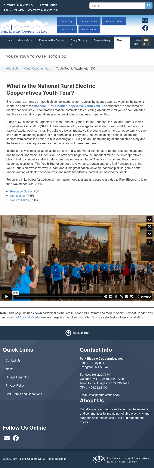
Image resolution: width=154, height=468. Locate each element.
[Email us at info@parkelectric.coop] (145, 21)
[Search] (148, 5)
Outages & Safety (102, 40)
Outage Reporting (17, 377)
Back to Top (81, 332)
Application (17, 195)
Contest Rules (19, 200)
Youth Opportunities (37, 68)
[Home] (24, 24)
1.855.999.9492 (118, 383)
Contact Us (13, 360)
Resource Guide (21, 191)
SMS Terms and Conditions (24, 394)
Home (9, 40)
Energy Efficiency (78, 40)
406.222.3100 (98, 387)
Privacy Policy (15, 385)
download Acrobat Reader (23, 317)
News (9, 369)
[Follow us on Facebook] (145, 29)
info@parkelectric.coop (104, 395)
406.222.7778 (100, 374)
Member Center (25, 40)
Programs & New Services (51, 40)
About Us (121, 40)
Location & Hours (138, 42)
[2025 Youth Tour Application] (25, 195)
